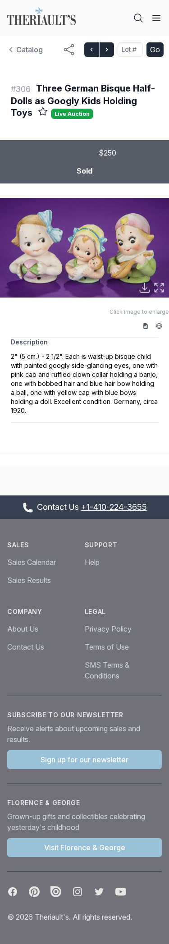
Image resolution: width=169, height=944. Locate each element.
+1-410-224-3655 (114, 507)
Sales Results (29, 580)
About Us (22, 628)
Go (155, 49)
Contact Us (25, 646)
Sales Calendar (31, 562)
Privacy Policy (108, 628)
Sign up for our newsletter (84, 759)
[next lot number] (106, 49)
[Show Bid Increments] (148, 325)
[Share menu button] (69, 49)
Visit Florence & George (84, 847)
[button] (84, 248)
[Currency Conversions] (162, 325)
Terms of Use (107, 646)
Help (92, 562)
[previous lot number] (91, 49)
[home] (41, 16)
